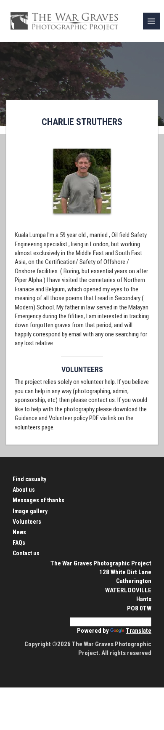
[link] (151, 21)
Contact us (26, 553)
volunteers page (34, 427)
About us (24, 489)
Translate (138, 630)
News (19, 532)
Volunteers (27, 521)
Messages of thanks (38, 500)
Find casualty (29, 479)
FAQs (19, 542)
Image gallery (30, 511)
